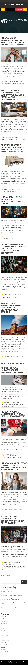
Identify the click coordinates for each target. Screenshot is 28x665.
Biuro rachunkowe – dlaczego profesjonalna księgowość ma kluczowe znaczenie (12, 368)
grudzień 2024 (4, 637)
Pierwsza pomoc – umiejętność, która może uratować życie (13, 414)
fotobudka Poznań (13, 237)
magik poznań (10, 238)
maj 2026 (3, 619)
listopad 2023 (4, 652)
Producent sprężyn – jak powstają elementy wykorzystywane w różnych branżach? (14, 148)
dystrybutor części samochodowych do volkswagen (11, 564)
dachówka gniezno (13, 356)
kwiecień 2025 (4, 633)
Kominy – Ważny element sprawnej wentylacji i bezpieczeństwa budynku (11, 307)
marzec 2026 (4, 623)
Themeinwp (19, 662)
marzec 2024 (4, 644)
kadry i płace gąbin (12, 404)
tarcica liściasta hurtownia (16, 139)
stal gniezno (17, 358)
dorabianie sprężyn (13, 190)
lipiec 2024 (3, 642)
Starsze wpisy (6, 575)
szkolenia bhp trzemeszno (14, 457)
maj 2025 (3, 630)
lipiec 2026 (3, 616)
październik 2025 (5, 626)
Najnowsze (19, 9)
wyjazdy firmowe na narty (14, 297)
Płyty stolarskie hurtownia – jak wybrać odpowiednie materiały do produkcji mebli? (12, 95)
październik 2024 (5, 640)
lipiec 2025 (3, 628)
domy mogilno (12, 81)
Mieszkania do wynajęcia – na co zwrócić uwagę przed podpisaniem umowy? (13, 41)
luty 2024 (3, 647)
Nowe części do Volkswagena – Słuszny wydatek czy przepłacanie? (12, 520)
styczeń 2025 (4, 635)
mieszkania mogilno (13, 509)
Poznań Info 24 (14, 4)
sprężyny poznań (11, 191)
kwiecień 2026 (4, 621)
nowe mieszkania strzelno (16, 511)
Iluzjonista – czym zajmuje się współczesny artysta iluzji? (13, 200)
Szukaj (2, 579)
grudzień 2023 (4, 649)
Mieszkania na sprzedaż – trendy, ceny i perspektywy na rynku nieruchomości (14, 466)
